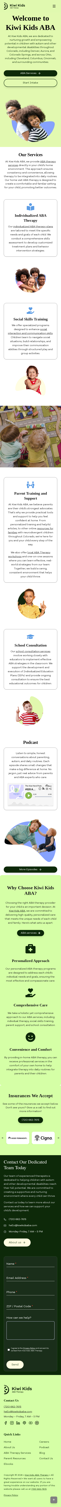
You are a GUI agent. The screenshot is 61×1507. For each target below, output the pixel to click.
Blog (42, 1453)
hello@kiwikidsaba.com (23, 1225)
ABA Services (28, 73)
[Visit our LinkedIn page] (18, 1423)
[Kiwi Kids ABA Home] (14, 6)
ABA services (29, 933)
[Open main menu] (54, 6)
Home (7, 1442)
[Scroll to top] (53, 1500)
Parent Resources (15, 1458)
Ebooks (8, 1464)
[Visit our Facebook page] (6, 1423)
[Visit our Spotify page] (37, 1423)
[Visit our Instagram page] (12, 1423)
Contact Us (46, 1458)
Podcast (44, 1447)
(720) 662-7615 (30, 1120)
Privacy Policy (29, 1348)
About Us (9, 1447)
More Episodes (28, 869)
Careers (44, 1442)
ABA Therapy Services (17, 1453)
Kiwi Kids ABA (17, 911)
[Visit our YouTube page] (31, 1423)
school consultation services (33, 651)
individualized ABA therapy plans (33, 227)
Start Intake (30, 83)
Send (15, 1364)
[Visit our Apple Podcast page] (24, 1423)
